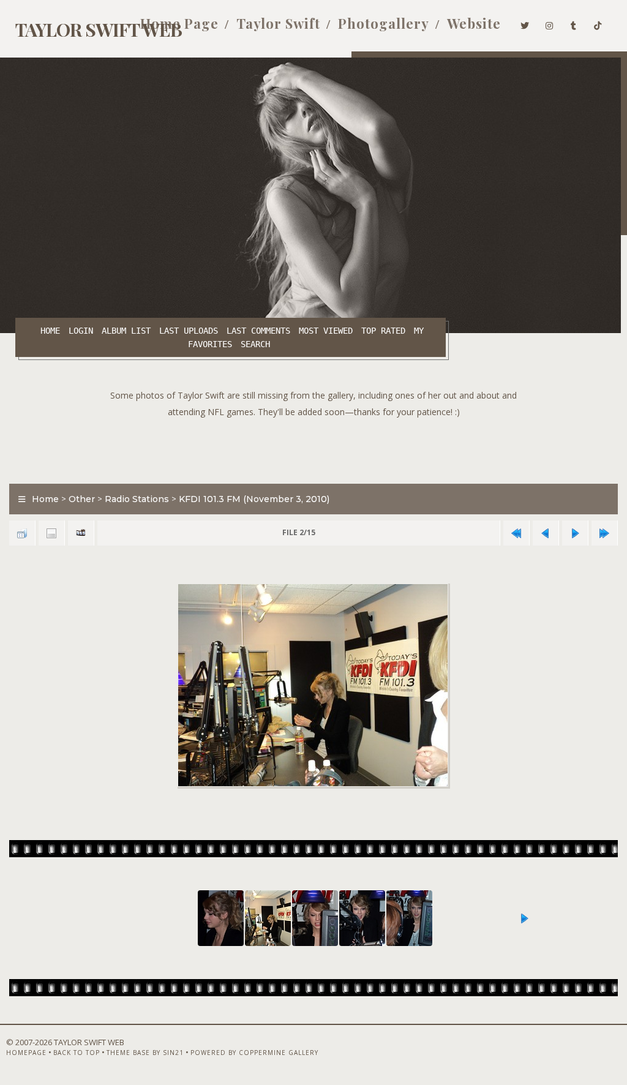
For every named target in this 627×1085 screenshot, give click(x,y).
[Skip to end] (604, 533)
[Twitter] (525, 23)
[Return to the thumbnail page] (22, 533)
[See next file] (575, 533)
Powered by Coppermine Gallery (254, 1052)
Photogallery (383, 23)
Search (255, 344)
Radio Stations (137, 499)
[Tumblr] (573, 23)
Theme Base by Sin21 (145, 1052)
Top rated (383, 331)
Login (81, 331)
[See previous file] (546, 533)
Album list (126, 331)
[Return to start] (516, 533)
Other (82, 499)
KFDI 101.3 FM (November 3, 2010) (254, 499)
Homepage (26, 1052)
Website (474, 23)
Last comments (258, 331)
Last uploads (188, 331)
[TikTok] (598, 23)
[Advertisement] (313, 447)
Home (50, 331)
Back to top (76, 1052)
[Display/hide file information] (51, 533)
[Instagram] (549, 23)
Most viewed (326, 331)
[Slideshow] (81, 533)
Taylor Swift (278, 23)
